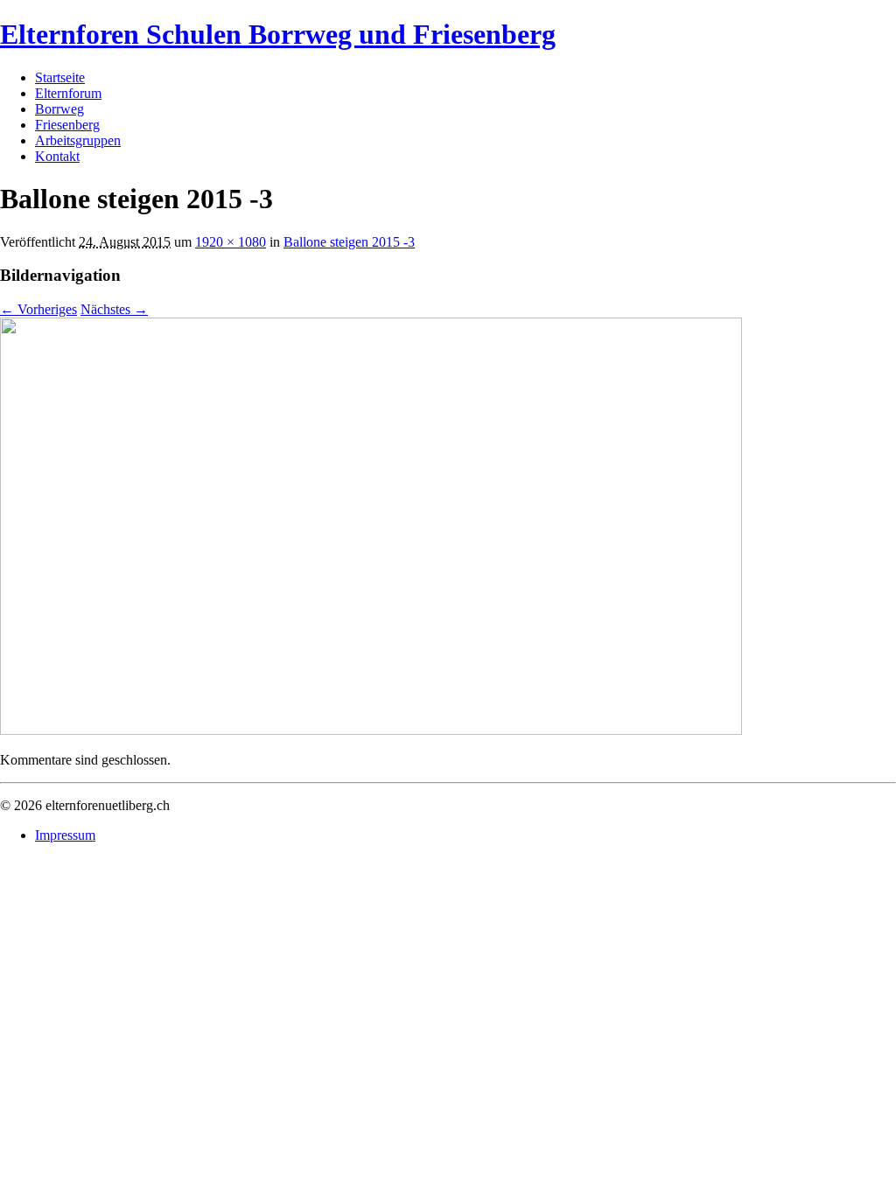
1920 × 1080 (230, 241)
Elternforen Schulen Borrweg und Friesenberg (278, 34)
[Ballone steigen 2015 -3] (371, 730)
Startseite (60, 77)
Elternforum (68, 93)
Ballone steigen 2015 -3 (349, 241)
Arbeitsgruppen (78, 140)
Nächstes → (114, 309)
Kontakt (57, 156)
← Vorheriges (38, 309)
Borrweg (59, 108)
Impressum (65, 835)
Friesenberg (67, 124)
